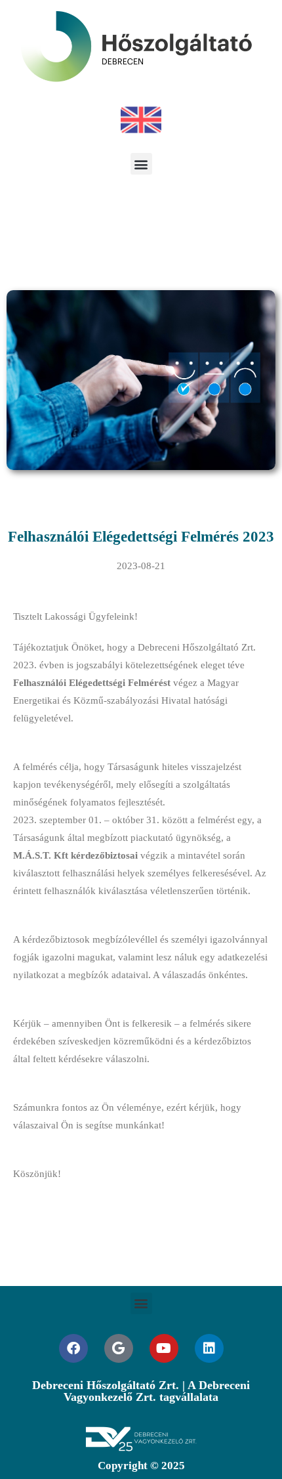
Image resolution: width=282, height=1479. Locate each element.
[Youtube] (164, 1348)
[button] (141, 164)
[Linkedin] (209, 1348)
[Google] (118, 1348)
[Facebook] (73, 1348)
